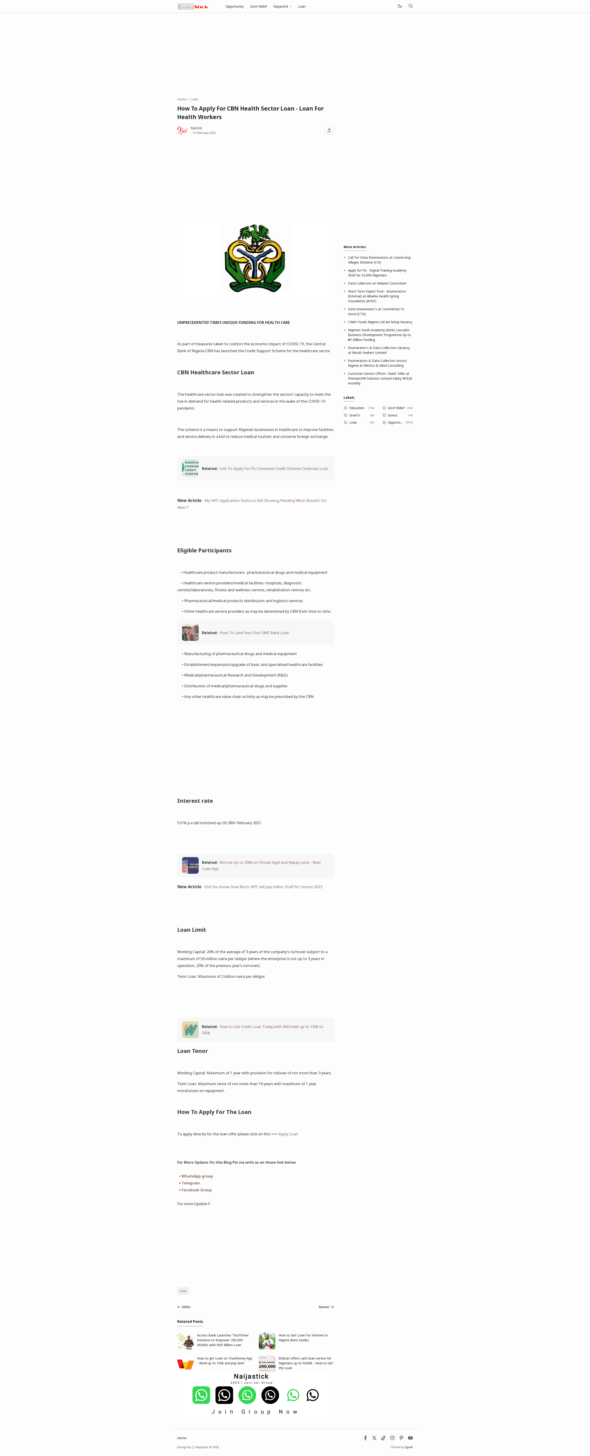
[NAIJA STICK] (193, 6)
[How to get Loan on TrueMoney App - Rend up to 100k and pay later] (185, 1371)
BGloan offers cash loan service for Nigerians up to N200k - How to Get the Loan (306, 1363)
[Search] (410, 6)
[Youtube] (410, 1439)
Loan (302, 6)
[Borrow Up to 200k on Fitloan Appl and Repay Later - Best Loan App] (190, 872)
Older (186, 1307)
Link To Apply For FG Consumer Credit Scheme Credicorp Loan (274, 468)
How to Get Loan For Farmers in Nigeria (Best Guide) (303, 1337)
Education (356, 408)
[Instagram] (392, 1439)
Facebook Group (197, 1189)
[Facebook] (365, 1439)
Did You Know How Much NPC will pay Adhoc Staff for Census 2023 (264, 886)
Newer (324, 1307)
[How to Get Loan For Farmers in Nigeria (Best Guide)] (267, 1348)
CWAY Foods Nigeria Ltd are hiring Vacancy (380, 322)
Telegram (191, 1183)
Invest (392, 415)
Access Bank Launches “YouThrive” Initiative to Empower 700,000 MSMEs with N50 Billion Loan (223, 1340)
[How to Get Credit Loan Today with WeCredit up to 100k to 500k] (190, 1036)
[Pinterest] (401, 1439)
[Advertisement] (295, 55)
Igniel (409, 1447)
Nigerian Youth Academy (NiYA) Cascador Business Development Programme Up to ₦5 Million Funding (379, 335)
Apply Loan (288, 1134)
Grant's (354, 415)
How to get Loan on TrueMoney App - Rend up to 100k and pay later (224, 1360)
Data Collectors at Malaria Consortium (377, 283)
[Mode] (399, 6)
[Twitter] (374, 1439)
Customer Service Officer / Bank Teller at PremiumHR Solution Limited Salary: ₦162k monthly (380, 378)
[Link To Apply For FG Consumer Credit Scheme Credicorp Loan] (190, 475)
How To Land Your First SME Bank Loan (254, 632)
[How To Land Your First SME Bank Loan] (190, 639)
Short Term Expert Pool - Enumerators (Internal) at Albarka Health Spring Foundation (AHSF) (377, 296)
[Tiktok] (384, 1439)
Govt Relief (258, 6)
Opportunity (235, 6)
